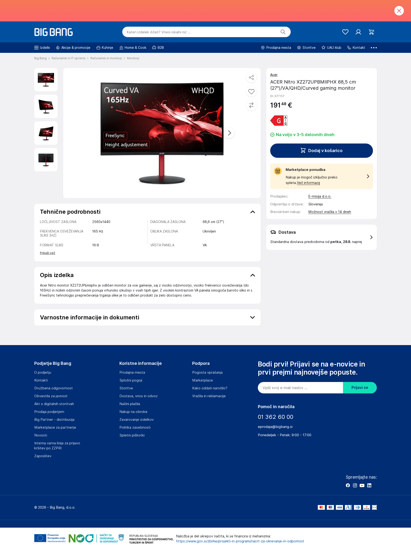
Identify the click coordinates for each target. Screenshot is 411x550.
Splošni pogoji (130, 380)
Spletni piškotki (132, 435)
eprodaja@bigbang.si (275, 427)
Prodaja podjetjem (49, 412)
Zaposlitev (42, 456)
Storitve (126, 388)
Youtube (362, 485)
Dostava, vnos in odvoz (138, 396)
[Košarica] (371, 32)
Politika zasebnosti (135, 427)
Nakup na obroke (133, 412)
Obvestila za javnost (51, 396)
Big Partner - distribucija (54, 419)
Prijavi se (360, 387)
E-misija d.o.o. (319, 196)
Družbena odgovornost (53, 388)
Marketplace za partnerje (55, 427)
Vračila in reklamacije (209, 396)
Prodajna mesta (132, 372)
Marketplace (202, 380)
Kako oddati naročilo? (209, 388)
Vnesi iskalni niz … (159, 32)
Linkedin (369, 485)
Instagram (355, 485)
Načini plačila (129, 404)
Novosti (40, 435)
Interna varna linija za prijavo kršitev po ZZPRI (57, 445)
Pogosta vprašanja (207, 372)
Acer (274, 75)
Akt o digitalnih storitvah (54, 404)
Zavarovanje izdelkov (136, 419)
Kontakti (41, 380)
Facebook (348, 485)
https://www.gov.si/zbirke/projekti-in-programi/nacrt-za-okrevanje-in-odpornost (240, 541)
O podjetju (42, 372)
